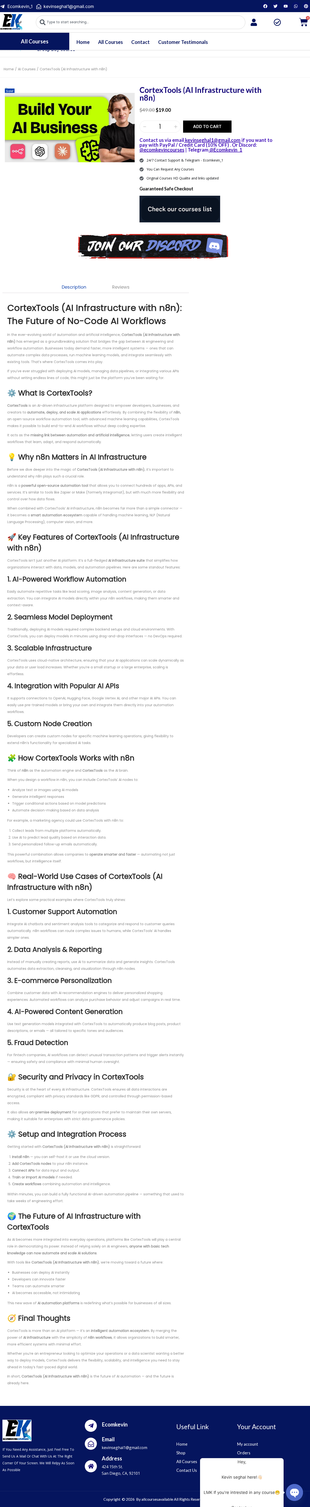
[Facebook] (265, 6)
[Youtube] (285, 6)
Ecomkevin (115, 1424)
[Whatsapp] (296, 6)
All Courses (110, 42)
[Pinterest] (306, 6)
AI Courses (27, 69)
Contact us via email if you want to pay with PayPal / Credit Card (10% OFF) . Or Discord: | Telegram (206, 145)
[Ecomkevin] (91, 1426)
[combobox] (140, 22)
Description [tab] (74, 287)
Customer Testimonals (183, 42)
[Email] (91, 1444)
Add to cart (207, 126)
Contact (140, 42)
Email (108, 1439)
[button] (7, 89)
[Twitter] (275, 6)
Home (83, 42)
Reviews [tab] (121, 287)
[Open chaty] (294, 1492)
